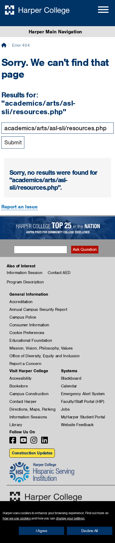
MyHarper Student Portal (83, 417)
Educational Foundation (30, 340)
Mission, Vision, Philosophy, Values (41, 348)
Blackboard (71, 378)
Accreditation (21, 301)
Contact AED (59, 272)
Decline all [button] (89, 531)
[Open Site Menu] (98, 10)
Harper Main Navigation (55, 32)
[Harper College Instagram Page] (33, 441)
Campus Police (22, 317)
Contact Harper (23, 401)
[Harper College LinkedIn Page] (44, 441)
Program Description (25, 282)
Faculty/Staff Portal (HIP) (82, 401)
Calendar (69, 386)
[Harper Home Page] (45, 496)
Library (15, 424)
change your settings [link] (70, 518)
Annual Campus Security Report (38, 309)
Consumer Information (29, 325)
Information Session (24, 272)
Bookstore (18, 386)
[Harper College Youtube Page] (23, 441)
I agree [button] (41, 531)
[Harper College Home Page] (3, 45)
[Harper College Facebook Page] (12, 441)
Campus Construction (28, 394)
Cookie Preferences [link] (26, 332)
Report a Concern (25, 363)
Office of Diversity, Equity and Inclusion (44, 356)
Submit (12, 142)
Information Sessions (28, 417)
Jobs (65, 409)
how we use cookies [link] (17, 518)
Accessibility (20, 378)
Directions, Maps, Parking (32, 409)
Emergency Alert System (83, 394)
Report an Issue (19, 207)
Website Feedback (77, 424)
